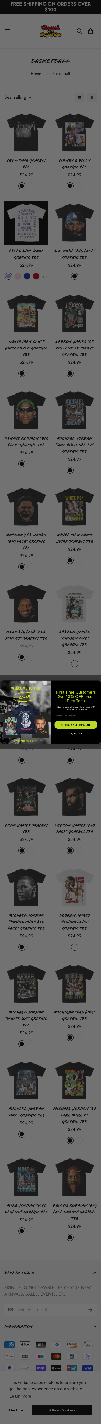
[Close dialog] (98, 683)
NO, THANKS (75, 734)
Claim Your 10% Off (75, 724)
